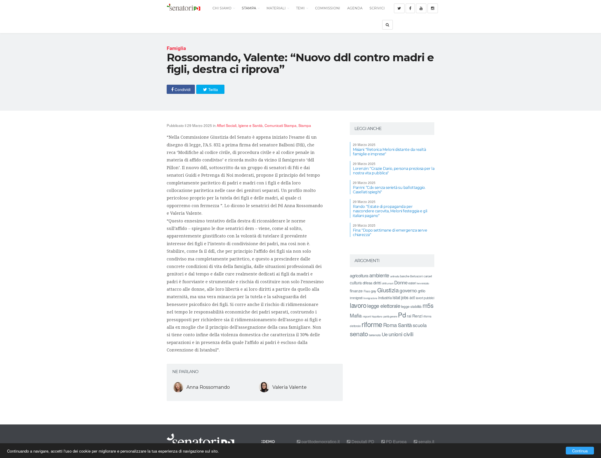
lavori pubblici (425, 297)
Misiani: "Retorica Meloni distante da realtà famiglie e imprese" (389, 151)
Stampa (249, 8)
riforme (372, 324)
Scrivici (377, 8)
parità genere (390, 316)
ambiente (379, 275)
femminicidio (423, 283)
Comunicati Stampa (281, 125)
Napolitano (377, 316)
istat (396, 297)
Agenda (354, 8)
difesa (367, 283)
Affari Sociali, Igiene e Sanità (240, 125)
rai (409, 316)
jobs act (408, 297)
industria (385, 297)
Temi (301, 8)
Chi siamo (222, 8)
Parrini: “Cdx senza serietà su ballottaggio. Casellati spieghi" (389, 189)
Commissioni (327, 8)
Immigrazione (370, 298)
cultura (356, 283)
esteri (412, 282)
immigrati (356, 297)
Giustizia (388, 290)
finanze (356, 291)
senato (359, 333)
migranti (367, 316)
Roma (390, 324)
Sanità (405, 324)
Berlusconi (416, 276)
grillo (421, 291)
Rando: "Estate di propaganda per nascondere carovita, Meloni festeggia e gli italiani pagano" (390, 211)
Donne (401, 282)
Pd (402, 314)
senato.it (425, 441)
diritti (377, 283)
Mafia (356, 315)
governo (408, 290)
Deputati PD (362, 441)
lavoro (358, 305)
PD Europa (396, 441)
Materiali (276, 8)
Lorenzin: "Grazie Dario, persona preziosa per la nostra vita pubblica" (393, 170)
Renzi (417, 316)
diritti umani (387, 283)
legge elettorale (383, 305)
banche (404, 276)
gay (373, 290)
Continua (580, 451)
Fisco (367, 291)
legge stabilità (411, 306)
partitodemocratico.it (320, 441)
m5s (428, 305)
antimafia (394, 276)
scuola (420, 324)
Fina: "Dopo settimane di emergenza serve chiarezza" (390, 232)
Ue (385, 334)
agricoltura (359, 275)
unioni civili (401, 334)
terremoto (375, 335)
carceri (428, 276)
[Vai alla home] (183, 8)
